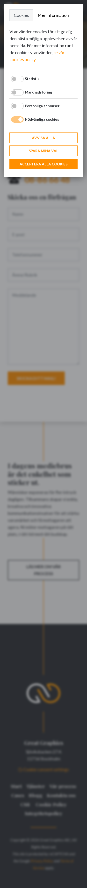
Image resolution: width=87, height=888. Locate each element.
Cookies (21, 15)
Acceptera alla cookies (43, 164)
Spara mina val (43, 151)
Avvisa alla (43, 138)
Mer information (53, 15)
